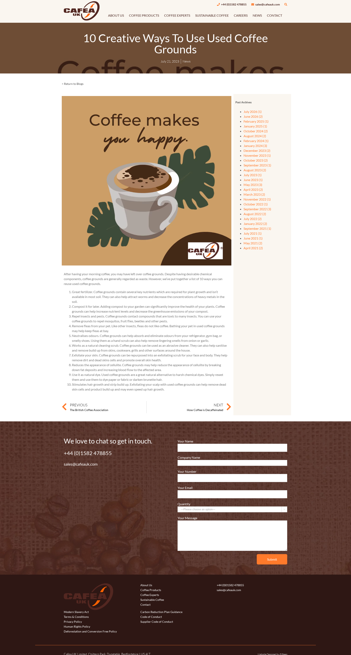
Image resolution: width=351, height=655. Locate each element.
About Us (146, 585)
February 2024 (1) (256, 141)
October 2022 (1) (256, 204)
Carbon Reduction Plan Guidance (161, 612)
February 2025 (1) (256, 121)
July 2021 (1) (253, 233)
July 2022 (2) (253, 219)
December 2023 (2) (257, 150)
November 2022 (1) (257, 199)
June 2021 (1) (253, 238)
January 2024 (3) (255, 146)
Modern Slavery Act (76, 612)
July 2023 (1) (253, 175)
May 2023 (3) (253, 185)
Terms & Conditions (76, 616)
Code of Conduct (151, 616)
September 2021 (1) (257, 228)
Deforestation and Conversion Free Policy (90, 631)
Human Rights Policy (77, 626)
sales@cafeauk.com (267, 4)
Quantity (184, 504)
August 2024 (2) (255, 136)
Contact (145, 604)
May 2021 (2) (253, 243)
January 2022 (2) (255, 224)
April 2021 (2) (253, 248)
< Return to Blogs (72, 83)
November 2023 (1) (257, 155)
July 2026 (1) (253, 111)
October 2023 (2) (256, 160)
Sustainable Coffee (152, 599)
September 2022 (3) (257, 209)
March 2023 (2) (254, 194)
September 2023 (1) (257, 165)
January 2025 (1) (255, 126)
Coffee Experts (149, 595)
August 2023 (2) (255, 170)
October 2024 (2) (256, 131)
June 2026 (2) (253, 116)
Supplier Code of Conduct (156, 621)
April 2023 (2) (253, 189)
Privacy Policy (73, 621)
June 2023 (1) (253, 180)
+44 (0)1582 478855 (233, 4)
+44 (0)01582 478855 (230, 585)
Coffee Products (150, 590)
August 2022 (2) (255, 214)
